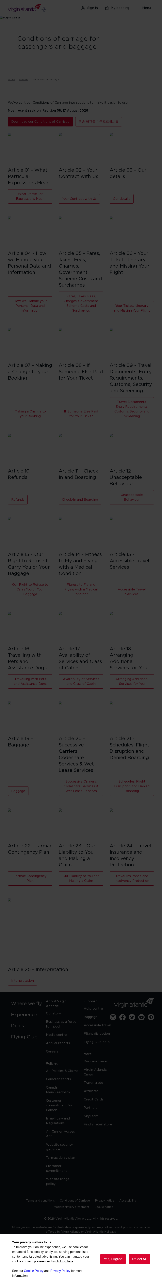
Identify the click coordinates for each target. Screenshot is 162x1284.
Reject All (139, 1259)
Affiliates (91, 1091)
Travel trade (93, 1082)
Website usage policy (57, 1181)
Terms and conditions (40, 1200)
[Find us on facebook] (122, 1017)
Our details (121, 198)
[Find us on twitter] (132, 1017)
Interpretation (22, 980)
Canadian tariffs (58, 1079)
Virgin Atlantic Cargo (95, 1072)
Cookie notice (103, 1207)
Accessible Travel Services (132, 592)
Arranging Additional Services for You (131, 681)
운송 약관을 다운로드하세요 (99, 121)
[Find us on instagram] (113, 1017)
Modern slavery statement (71, 1207)
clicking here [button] (64, 1261)
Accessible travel (97, 1025)
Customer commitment (56, 1168)
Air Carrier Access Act (60, 1134)
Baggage (18, 791)
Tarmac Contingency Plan (30, 878)
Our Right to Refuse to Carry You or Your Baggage (30, 589)
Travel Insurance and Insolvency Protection (132, 878)
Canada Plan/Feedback (58, 1090)
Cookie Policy (33, 1271)
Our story (53, 1013)
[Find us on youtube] (141, 1017)
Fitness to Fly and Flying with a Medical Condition (81, 589)
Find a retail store (98, 1124)
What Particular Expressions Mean (30, 196)
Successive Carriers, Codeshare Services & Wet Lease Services (81, 786)
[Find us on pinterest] (151, 1017)
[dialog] (81, 1259)
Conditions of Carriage (75, 1200)
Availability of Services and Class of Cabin (81, 681)
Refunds (17, 499)
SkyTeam (91, 1116)
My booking (120, 8)
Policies (23, 79)
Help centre (93, 1008)
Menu (146, 8)
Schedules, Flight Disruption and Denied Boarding (132, 786)
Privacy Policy (60, 1271)
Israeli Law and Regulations (58, 1121)
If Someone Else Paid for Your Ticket (81, 414)
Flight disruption (97, 1033)
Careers (52, 1051)
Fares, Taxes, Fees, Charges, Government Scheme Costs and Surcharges (81, 303)
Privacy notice (104, 1200)
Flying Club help (97, 1042)
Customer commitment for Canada (59, 1105)
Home (11, 79)
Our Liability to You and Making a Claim (81, 878)
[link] (27, 1003)
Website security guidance (59, 1147)
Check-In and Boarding (80, 499)
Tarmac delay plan (60, 1157)
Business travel (96, 1061)
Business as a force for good (61, 1024)
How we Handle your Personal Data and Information (30, 305)
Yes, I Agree (113, 1259)
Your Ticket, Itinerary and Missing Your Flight (132, 308)
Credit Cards (93, 1099)
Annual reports (58, 1043)
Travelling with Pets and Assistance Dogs (30, 681)
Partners (90, 1107)
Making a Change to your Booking (30, 414)
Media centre (56, 1034)
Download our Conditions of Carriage (40, 121)
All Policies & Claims (62, 1071)
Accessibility (127, 1200)
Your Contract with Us (79, 198)
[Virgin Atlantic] (31, 8)
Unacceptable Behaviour (132, 497)
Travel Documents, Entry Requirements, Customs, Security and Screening (131, 409)
